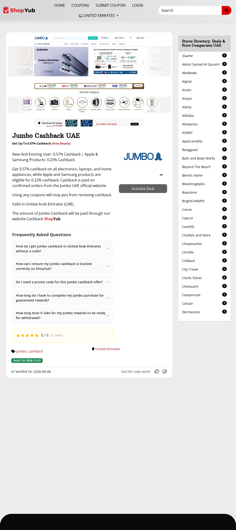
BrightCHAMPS (203, 201)
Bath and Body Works (203, 158)
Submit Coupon (111, 5)
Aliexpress (203, 124)
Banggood (203, 150)
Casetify (203, 226)
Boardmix (203, 192)
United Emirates (107, 349)
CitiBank (203, 261)
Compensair (203, 295)
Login (137, 5)
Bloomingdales (203, 184)
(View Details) (61, 143)
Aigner (203, 81)
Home (59, 5)
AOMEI (203, 132)
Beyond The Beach (203, 167)
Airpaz (203, 98)
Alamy (203, 107)
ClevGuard (203, 286)
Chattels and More (203, 235)
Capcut (203, 218)
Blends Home (203, 175)
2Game (203, 56)
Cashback (35, 351)
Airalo (203, 90)
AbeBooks (203, 73)
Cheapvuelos (203, 243)
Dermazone (203, 312)
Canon (203, 209)
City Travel (203, 269)
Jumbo (21, 351)
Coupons (80, 5)
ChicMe (203, 252)
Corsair (203, 303)
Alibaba (203, 115)
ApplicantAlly (203, 141)
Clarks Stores (203, 278)
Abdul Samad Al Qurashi (203, 64)
